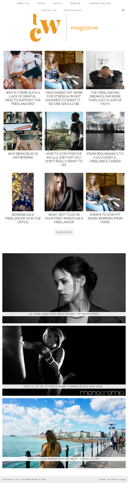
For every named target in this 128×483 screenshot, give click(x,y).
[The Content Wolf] (64, 23)
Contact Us (49, 10)
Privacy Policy (73, 10)
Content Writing (100, 3)
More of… (76, 3)
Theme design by (112, 479)
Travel (41, 3)
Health (57, 3)
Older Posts (64, 232)
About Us (23, 3)
